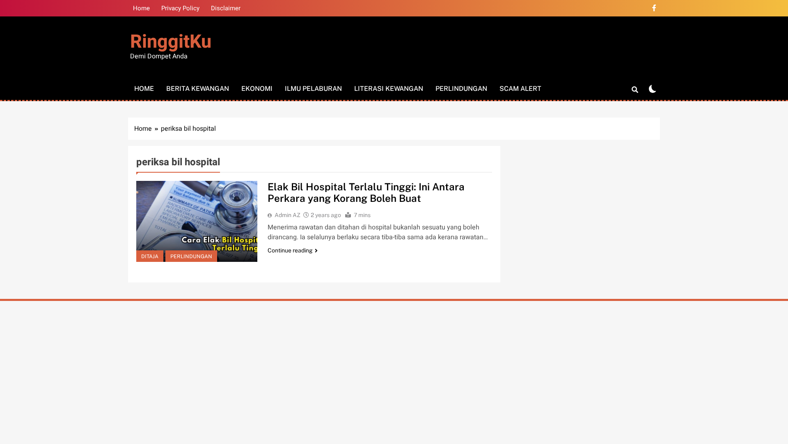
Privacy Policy (180, 8)
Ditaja (149, 256)
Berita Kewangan (197, 88)
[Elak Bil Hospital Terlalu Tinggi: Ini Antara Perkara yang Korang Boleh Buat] (196, 221)
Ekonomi (257, 88)
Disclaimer (226, 8)
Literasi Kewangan (388, 88)
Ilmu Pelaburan (313, 88)
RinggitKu (170, 42)
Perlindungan (461, 88)
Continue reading (290, 250)
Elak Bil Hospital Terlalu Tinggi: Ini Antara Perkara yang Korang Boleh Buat (366, 192)
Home (141, 8)
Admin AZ (287, 215)
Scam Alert (520, 88)
